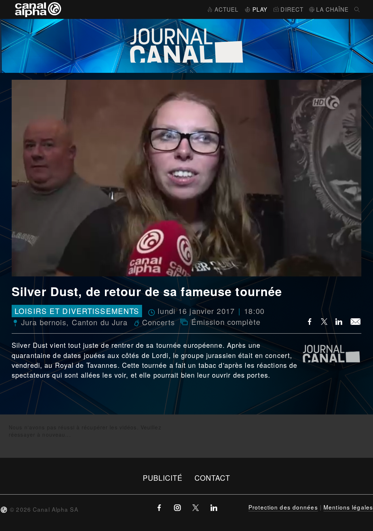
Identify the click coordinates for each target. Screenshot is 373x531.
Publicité (163, 477)
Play (259, 9)
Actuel (227, 9)
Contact (213, 477)
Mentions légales (348, 507)
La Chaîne (332, 9)
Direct (291, 9)
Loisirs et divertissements (77, 311)
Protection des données (283, 507)
